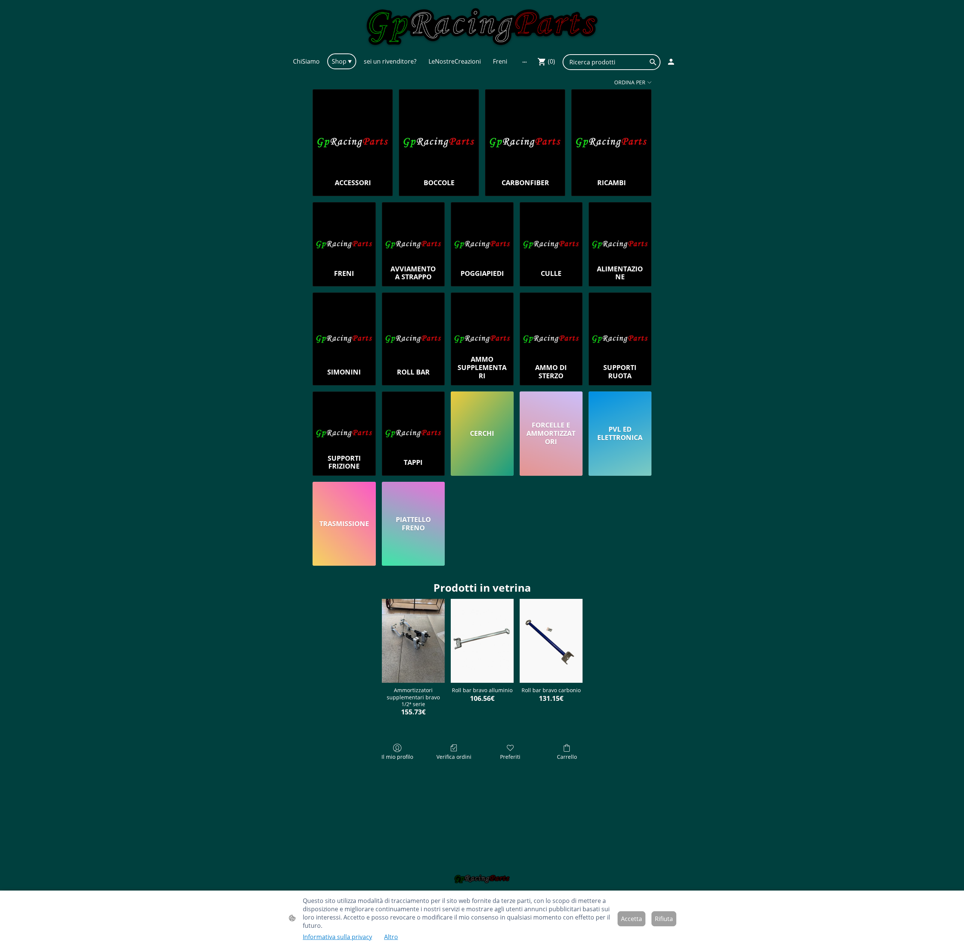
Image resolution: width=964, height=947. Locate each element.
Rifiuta (664, 919)
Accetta (631, 919)
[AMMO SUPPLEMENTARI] (482, 322)
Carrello (567, 756)
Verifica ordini (453, 756)
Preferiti (510, 756)
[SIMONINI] (344, 322)
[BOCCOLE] (439, 130)
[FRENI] (344, 232)
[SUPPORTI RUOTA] (620, 322)
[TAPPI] (413, 421)
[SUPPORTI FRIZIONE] (344, 421)
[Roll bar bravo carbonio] (551, 641)
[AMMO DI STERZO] (551, 322)
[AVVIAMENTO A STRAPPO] (413, 232)
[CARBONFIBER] (525, 130)
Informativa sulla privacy (337, 937)
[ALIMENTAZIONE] (620, 232)
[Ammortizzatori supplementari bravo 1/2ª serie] (413, 641)
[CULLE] (551, 232)
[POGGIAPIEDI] (482, 232)
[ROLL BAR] (413, 322)
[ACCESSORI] (353, 130)
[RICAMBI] (611, 130)
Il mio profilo (397, 756)
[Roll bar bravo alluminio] (482, 641)
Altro (391, 937)
